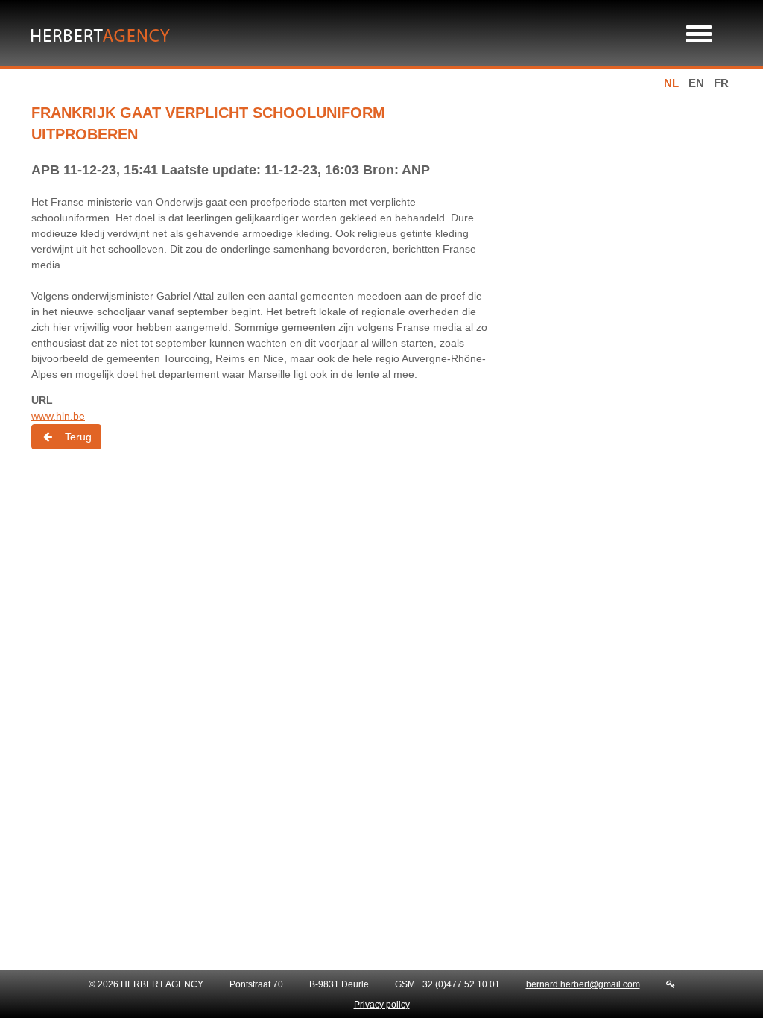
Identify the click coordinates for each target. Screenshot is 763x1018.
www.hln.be (58, 416)
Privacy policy (382, 1004)
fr (721, 83)
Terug (78, 437)
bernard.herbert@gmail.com (583, 984)
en (696, 83)
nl (671, 83)
